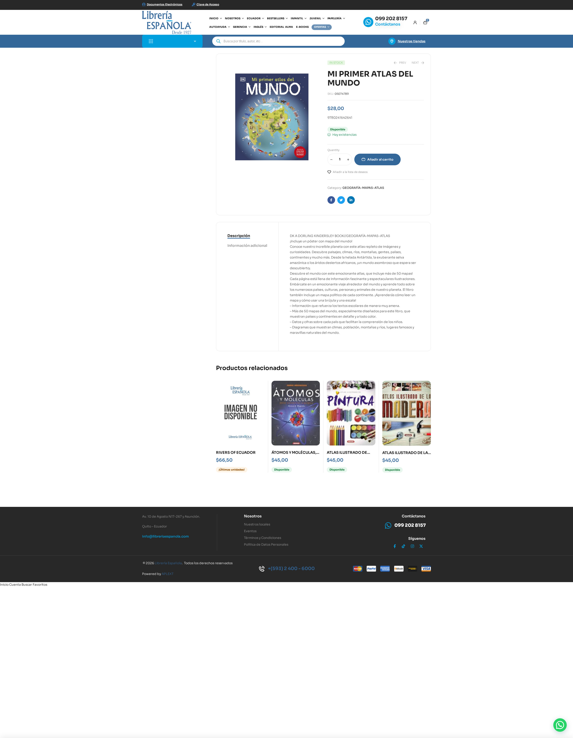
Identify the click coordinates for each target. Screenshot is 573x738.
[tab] (247, 236)
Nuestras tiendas (411, 41)
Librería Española (168, 563)
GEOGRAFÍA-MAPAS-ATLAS (363, 188)
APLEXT (167, 574)
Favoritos (40, 585)
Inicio (4, 585)
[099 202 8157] (368, 22)
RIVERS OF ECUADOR (236, 452)
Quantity (333, 150)
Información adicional (247, 245)
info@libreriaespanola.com (165, 536)
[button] (560, 725)
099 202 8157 (391, 19)
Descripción (238, 235)
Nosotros (253, 516)
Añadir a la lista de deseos (350, 172)
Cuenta (15, 585)
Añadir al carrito (380, 159)
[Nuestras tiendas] (392, 41)
